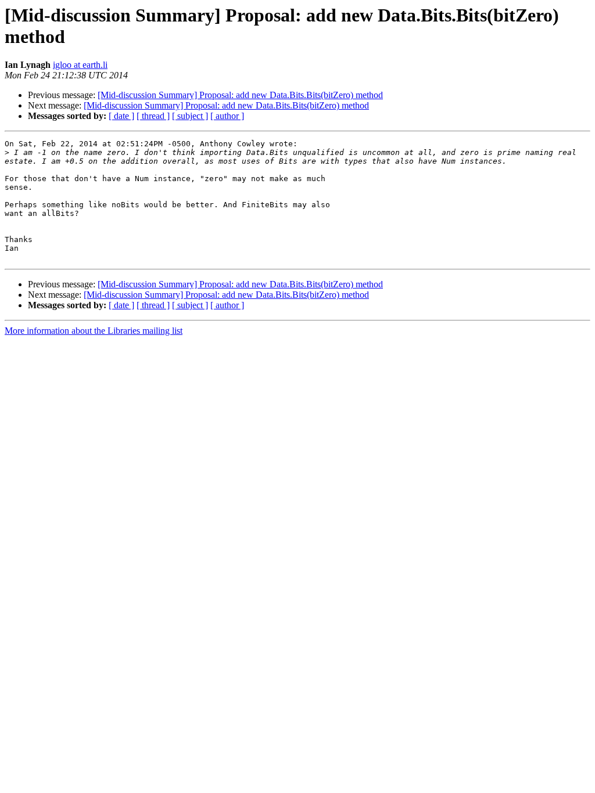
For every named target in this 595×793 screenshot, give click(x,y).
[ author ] (227, 116)
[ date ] (121, 116)
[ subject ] (190, 116)
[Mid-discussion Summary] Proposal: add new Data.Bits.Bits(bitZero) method (240, 95)
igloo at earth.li (80, 65)
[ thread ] (153, 116)
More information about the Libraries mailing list (93, 331)
